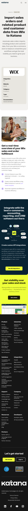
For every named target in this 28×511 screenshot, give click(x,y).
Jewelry (16, 337)
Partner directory (6, 407)
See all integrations (14, 268)
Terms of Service (14, 495)
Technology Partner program (7, 437)
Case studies (5, 417)
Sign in (21, 459)
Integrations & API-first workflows (6, 374)
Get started (8, 459)
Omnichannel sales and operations (7, 368)
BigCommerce (17, 362)
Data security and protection (18, 397)
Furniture (16, 333)
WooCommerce (18, 364)
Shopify (16, 360)
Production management (5, 331)
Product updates (6, 350)
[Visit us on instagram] (23, 506)
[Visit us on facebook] (11, 506)
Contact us (4, 410)
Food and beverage (19, 330)
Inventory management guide (5, 423)
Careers (16, 407)
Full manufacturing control (7, 364)
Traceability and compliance (6, 360)
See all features (6, 352)
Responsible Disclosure (14, 500)
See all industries (18, 342)
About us (16, 394)
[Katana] (5, 2)
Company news (18, 400)
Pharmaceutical (18, 340)
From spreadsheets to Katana (7, 386)
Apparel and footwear (17, 325)
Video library (5, 401)
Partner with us (6, 434)
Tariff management (7, 377)
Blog (3, 427)
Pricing (3, 324)
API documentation (19, 420)
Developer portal (18, 417)
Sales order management (5, 339)
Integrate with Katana (8, 101)
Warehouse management (5, 343)
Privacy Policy (14, 498)
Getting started (5, 397)
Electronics (17, 335)
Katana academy (6, 394)
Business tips (5, 420)
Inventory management (5, 327)
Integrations (10, 12)
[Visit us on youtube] (17, 506)
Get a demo (14, 297)
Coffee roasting (18, 328)
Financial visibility (6, 336)
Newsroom (17, 403)
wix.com (5, 86)
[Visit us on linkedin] (5, 506)
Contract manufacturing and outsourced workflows (7, 381)
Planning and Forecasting (5, 347)
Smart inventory (6, 371)
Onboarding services (5, 404)
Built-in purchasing (7, 334)
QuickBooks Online (19, 367)
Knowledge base (6, 399)
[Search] (21, 2)
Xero (15, 369)
